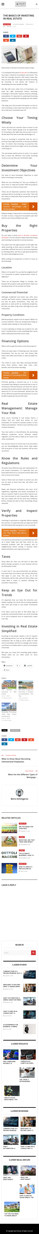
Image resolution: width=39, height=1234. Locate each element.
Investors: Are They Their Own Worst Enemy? (27, 842)
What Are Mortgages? (8, 1178)
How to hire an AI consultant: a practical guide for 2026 (11, 1014)
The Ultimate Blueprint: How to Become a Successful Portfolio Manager (27, 856)
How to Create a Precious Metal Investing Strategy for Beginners (27, 869)
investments (15, 730)
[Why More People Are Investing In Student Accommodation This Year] (26, 684)
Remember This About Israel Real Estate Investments (9, 714)
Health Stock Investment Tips (10, 1099)
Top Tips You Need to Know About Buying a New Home (11, 1216)
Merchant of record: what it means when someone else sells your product (11, 987)
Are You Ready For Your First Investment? (26, 828)
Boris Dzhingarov (19, 24)
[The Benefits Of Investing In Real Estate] (9, 684)
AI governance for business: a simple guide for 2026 (10, 1026)
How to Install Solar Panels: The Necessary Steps (27, 1197)
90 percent (23, 72)
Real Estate (7, 24)
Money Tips (23, 823)
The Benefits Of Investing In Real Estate (9, 692)
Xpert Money (17, 1231)
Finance (22, 837)
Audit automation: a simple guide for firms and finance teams (12, 1000)
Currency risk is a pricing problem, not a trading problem (12, 973)
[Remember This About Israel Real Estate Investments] (9, 707)
